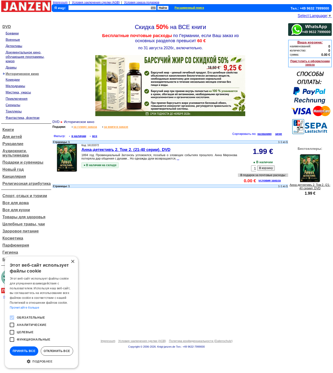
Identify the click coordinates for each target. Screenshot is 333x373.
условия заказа (269, 180)
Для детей (12, 137)
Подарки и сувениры (22, 162)
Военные (13, 39)
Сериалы (13, 105)
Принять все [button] (24, 351)
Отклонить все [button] (57, 351)
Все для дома (15, 203)
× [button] (72, 261)
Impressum (60, 2)
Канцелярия (14, 176)
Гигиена (10, 252)
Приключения (17, 99)
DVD (6, 27)
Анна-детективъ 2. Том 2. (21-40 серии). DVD (125, 149)
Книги (8, 130)
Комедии (13, 79)
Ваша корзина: (310, 42)
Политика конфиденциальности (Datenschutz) (201, 341)
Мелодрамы (15, 86)
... (178, 158)
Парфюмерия (15, 245)
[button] (41, 361)
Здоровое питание (20, 231)
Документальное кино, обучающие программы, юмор (25, 56)
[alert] (41, 312)
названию (264, 134)
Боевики (12, 33)
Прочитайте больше (24, 307)
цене (278, 134)
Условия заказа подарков (141, 2)
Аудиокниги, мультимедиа (15, 153)
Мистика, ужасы (18, 92)
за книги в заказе (116, 127)
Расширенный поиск (189, 8)
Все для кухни (16, 210)
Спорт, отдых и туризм (24, 196)
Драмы (11, 67)
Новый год (13, 169)
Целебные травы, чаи (23, 224)
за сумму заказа (85, 127)
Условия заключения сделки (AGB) (96, 2)
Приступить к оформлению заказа (310, 63)
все (94, 136)
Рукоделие (12, 144)
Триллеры (14, 111)
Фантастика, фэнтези (22, 118)
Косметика (12, 238)
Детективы (14, 46)
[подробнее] (310, 181)
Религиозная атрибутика (26, 183)
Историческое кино (22, 74)
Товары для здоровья (23, 217)
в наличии (78, 136)
